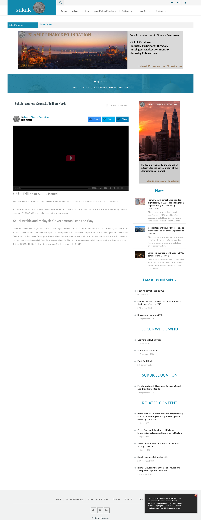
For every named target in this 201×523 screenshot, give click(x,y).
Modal (1, 522)
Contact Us (160, 11)
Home (75, 87)
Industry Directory (80, 11)
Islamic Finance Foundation (36, 117)
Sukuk (64, 11)
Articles (127, 11)
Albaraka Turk (46, 25)
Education (144, 11)
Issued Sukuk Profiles (105, 11)
